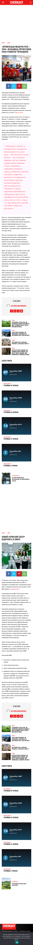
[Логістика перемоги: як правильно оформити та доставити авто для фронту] (6, 332)
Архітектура (15, 475)
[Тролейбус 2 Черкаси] (16, 452)
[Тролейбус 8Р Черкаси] (16, 372)
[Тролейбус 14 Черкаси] (16, 426)
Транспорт (7, 383)
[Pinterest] (19, 86)
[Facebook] (8, 86)
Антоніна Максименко (18, 306)
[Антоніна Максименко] (9, 306)
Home (3, 43)
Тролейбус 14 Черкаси (10, 439)
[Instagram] (14, 311)
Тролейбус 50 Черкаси (10, 412)
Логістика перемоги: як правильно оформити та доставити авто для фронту (20, 333)
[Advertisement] (16, 22)
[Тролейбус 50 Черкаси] (16, 399)
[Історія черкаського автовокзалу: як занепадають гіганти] (6, 478)
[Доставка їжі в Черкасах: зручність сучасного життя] (6, 342)
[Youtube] (21, 311)
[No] (31, 938)
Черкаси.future (19, 112)
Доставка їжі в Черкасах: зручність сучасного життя (20, 343)
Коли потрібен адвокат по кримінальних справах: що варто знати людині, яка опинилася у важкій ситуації (20, 352)
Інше (8, 43)
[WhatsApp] (24, 86)
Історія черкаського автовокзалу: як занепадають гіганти (21, 479)
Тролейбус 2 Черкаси (10, 466)
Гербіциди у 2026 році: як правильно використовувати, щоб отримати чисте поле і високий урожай (21, 324)
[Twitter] (14, 86)
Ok (17, 942)
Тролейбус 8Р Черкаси (10, 385)
